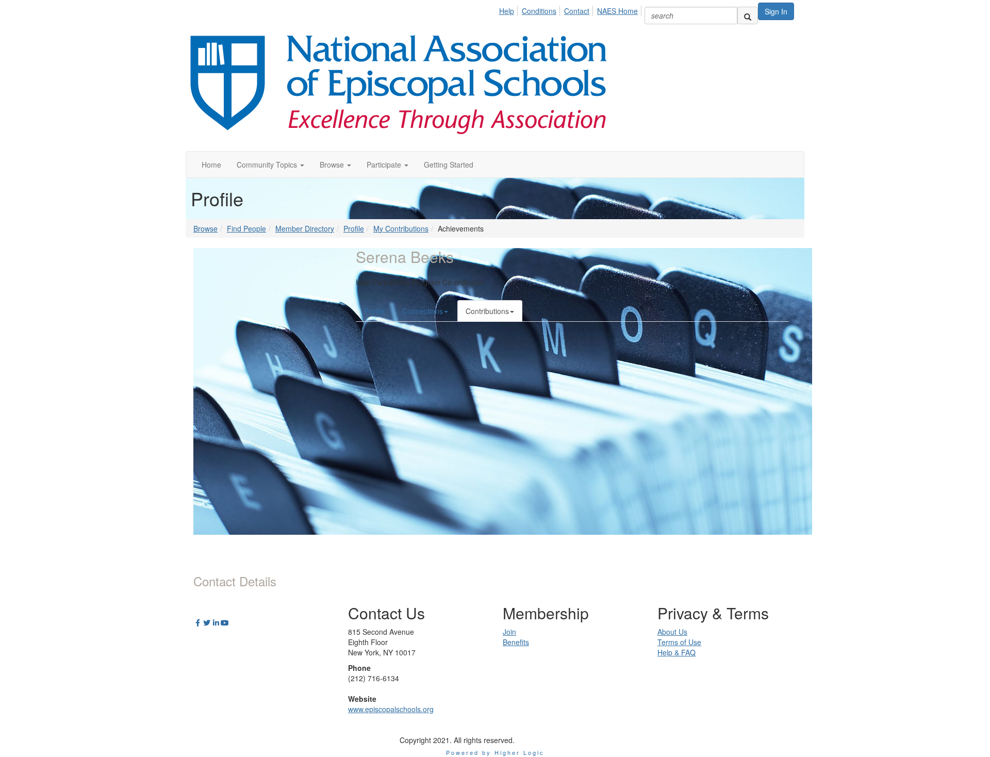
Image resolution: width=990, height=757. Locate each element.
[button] (270, 164)
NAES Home (617, 11)
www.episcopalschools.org (391, 709)
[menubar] (571, 9)
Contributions (487, 311)
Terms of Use (679, 642)
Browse (205, 228)
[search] (747, 15)
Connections (422, 311)
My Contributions (400, 228)
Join (509, 632)
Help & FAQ (676, 652)
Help (506, 11)
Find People (246, 228)
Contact (576, 11)
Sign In (776, 11)
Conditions (539, 11)
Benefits (516, 642)
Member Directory (304, 228)
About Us (672, 632)
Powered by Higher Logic (495, 752)
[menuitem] (509, 9)
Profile (353, 228)
